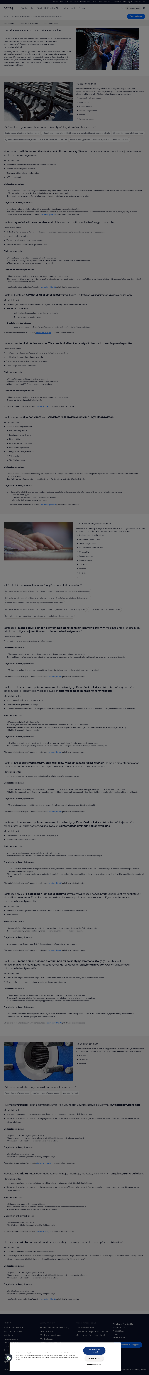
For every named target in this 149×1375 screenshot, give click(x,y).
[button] (9, 1357)
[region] (65, 1356)
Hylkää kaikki (94, 1358)
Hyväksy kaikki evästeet (94, 1350)
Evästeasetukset (94, 1364)
